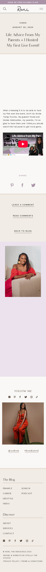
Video (22, 23)
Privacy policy (11, 561)
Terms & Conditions (32, 561)
